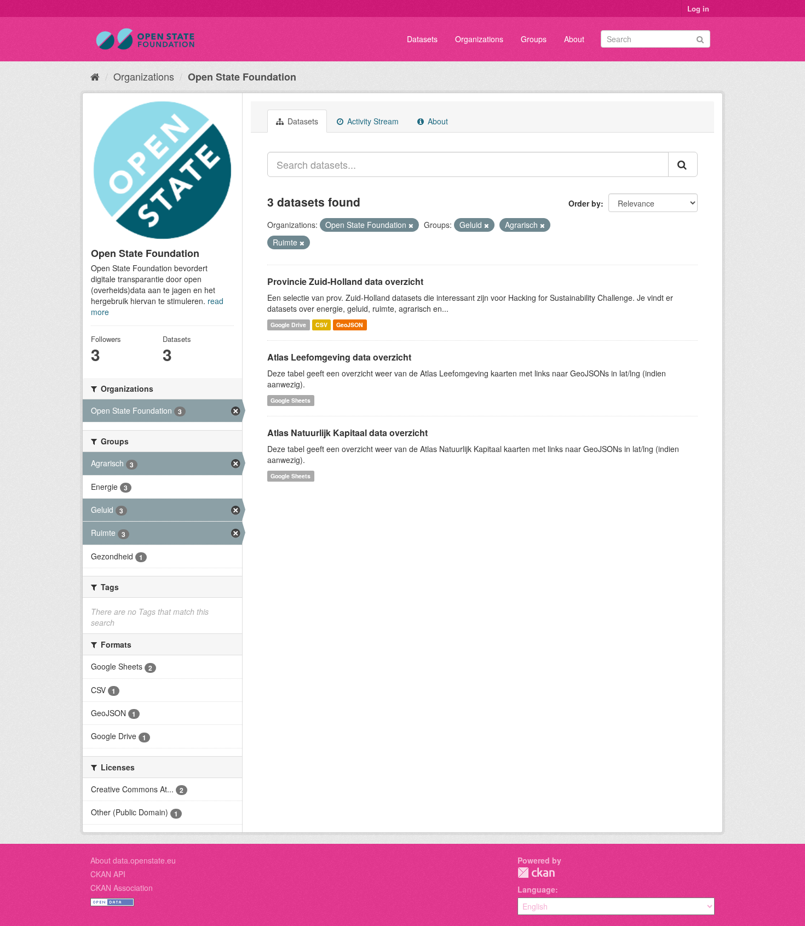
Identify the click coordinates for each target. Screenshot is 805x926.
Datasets (422, 38)
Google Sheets (291, 400)
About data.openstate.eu (133, 860)
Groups (534, 38)
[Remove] (411, 225)
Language (536, 889)
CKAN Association (121, 887)
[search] (683, 164)
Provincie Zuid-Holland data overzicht (345, 281)
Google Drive (288, 325)
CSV (321, 325)
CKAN (536, 872)
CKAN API (107, 873)
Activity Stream (372, 121)
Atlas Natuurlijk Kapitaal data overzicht (347, 432)
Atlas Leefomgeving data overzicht (339, 357)
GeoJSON (349, 325)
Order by (584, 203)
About (574, 38)
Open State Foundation (242, 77)
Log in (698, 8)
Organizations (479, 38)
